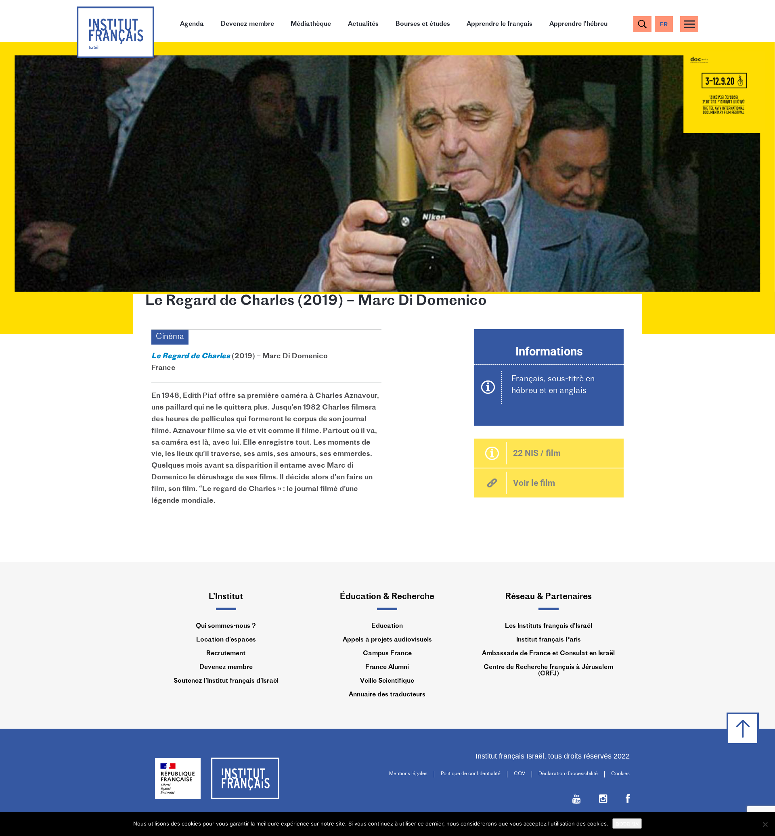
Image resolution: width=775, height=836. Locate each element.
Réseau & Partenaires (548, 597)
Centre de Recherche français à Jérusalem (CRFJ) (548, 670)
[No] (765, 824)
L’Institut (226, 597)
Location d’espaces (226, 640)
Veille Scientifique (387, 681)
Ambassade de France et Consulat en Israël (548, 653)
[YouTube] (576, 801)
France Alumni (387, 667)
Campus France (387, 653)
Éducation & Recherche (387, 597)
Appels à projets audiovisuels (387, 640)
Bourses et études (423, 24)
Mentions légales (408, 773)
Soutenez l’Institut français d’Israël (226, 681)
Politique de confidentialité (471, 773)
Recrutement (225, 653)
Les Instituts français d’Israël (548, 626)
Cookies (620, 773)
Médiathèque (311, 24)
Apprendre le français (499, 24)
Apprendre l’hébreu (578, 24)
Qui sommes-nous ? (226, 626)
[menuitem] (664, 24)
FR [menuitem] (664, 24)
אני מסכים (627, 823)
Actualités (363, 24)
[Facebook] (628, 801)
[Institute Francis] (115, 32)
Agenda (192, 24)
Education (387, 626)
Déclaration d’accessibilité (568, 773)
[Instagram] (603, 801)
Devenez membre (247, 24)
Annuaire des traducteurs (387, 695)
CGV (519, 773)
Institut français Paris (548, 640)
